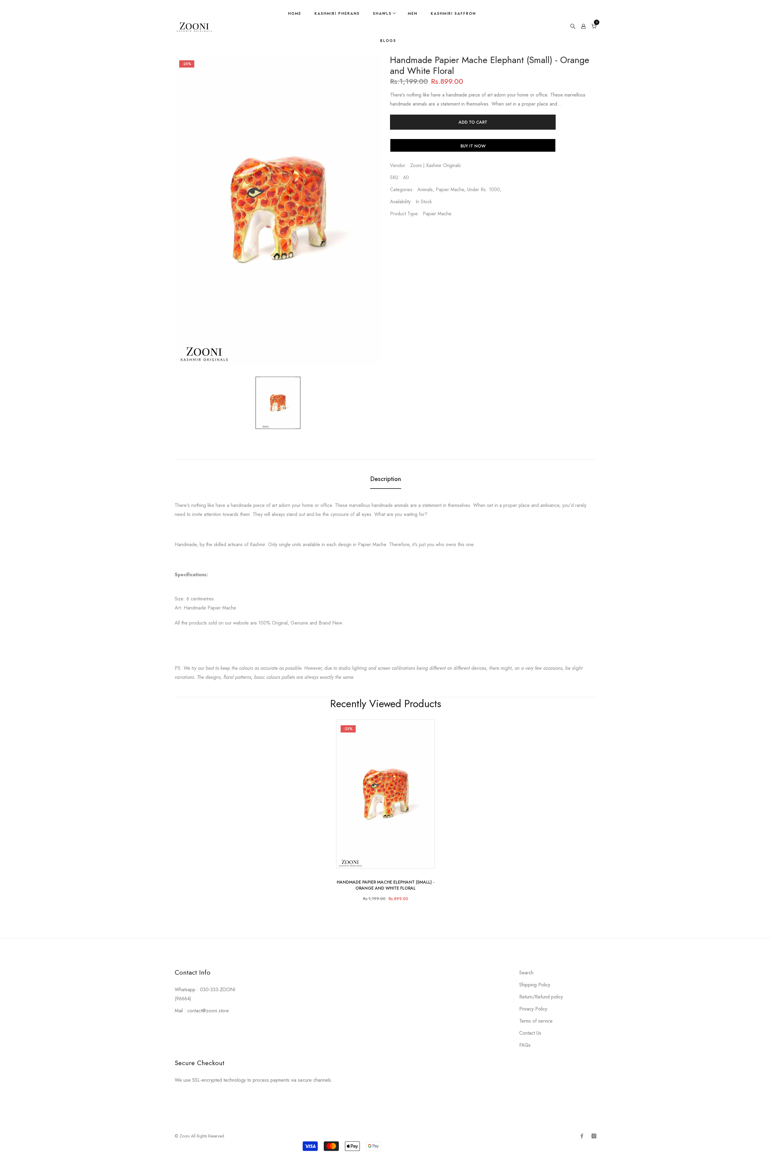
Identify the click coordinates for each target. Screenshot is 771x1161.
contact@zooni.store (208, 1010)
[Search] (572, 27)
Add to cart (473, 122)
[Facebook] (581, 1136)
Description (385, 479)
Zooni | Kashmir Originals (435, 165)
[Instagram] (594, 1136)
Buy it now (472, 146)
